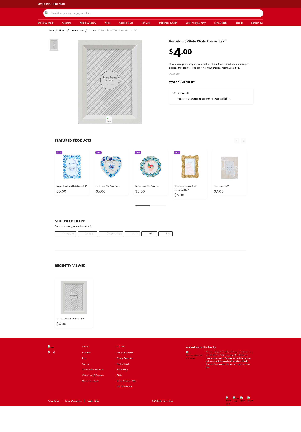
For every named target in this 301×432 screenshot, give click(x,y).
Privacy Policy (53, 400)
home (62, 30)
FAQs (119, 375)
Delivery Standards (90, 380)
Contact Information (125, 352)
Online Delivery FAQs (126, 380)
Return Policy (122, 369)
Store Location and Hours (92, 369)
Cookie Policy (93, 400)
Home (51, 30)
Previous (236, 140)
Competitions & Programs (93, 375)
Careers (85, 363)
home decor (76, 30)
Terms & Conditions (73, 400)
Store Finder (59, 3)
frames (92, 30)
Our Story (86, 352)
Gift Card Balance (124, 386)
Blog (84, 358)
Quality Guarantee (125, 358)
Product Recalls (123, 363)
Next (243, 140)
